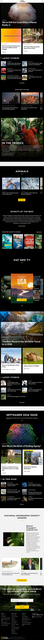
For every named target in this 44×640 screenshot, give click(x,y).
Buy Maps (13, 619)
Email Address (13, 598)
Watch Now (22, 225)
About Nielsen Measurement (6, 623)
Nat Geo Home (14, 614)
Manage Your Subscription (26, 619)
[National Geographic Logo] (5, 638)
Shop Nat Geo (14, 622)
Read (26, 51)
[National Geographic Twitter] (35, 615)
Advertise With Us (15, 633)
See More (22, 82)
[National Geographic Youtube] (37, 615)
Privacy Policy (3, 616)
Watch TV (13, 625)
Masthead (13, 630)
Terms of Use (3, 614)
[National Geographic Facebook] (34, 615)
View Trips (26, 368)
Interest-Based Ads (4, 622)
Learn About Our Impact (16, 627)
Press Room (13, 631)
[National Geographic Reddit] (42, 615)
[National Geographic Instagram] (32, 615)
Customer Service (25, 616)
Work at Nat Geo (25, 621)
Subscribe (8, 418)
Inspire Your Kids (14, 621)
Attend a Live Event (15, 616)
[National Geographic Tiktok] (40, 615)
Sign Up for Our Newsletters (26, 622)
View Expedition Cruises (8, 369)
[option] (11, 101)
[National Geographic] (22, 1)
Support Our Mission (15, 628)
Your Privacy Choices (4, 625)
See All (22, 504)
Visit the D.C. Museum (15, 624)
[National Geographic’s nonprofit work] (22, 539)
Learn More (27, 471)
